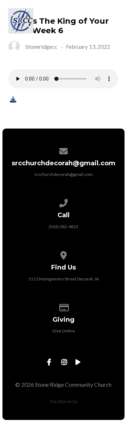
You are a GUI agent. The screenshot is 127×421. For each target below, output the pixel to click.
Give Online (63, 330)
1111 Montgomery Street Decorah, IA (63, 278)
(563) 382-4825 (63, 226)
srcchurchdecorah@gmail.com (63, 174)
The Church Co (63, 401)
